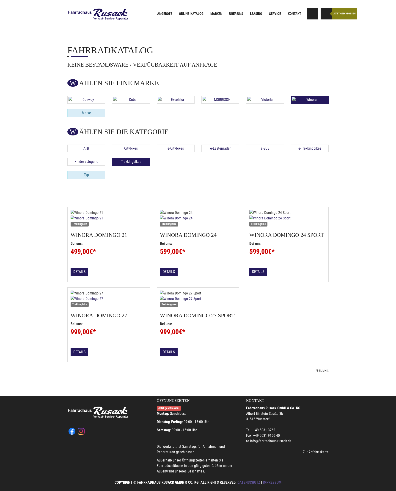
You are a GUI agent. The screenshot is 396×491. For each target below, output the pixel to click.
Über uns (236, 14)
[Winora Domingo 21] (109, 218)
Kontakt (294, 14)
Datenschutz (248, 482)
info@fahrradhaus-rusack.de (271, 441)
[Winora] (309, 100)
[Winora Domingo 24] (198, 218)
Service (275, 14)
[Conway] (86, 100)
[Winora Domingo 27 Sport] (198, 299)
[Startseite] (98, 14)
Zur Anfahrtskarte (316, 452)
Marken (216, 14)
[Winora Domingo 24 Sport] (287, 218)
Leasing (256, 14)
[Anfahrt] (312, 13)
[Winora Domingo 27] (109, 299)
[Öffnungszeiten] (326, 13)
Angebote (164, 14)
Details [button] (79, 272)
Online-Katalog (191, 14)
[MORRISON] (220, 100)
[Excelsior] (175, 100)
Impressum (272, 482)
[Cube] (131, 100)
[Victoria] (265, 100)
